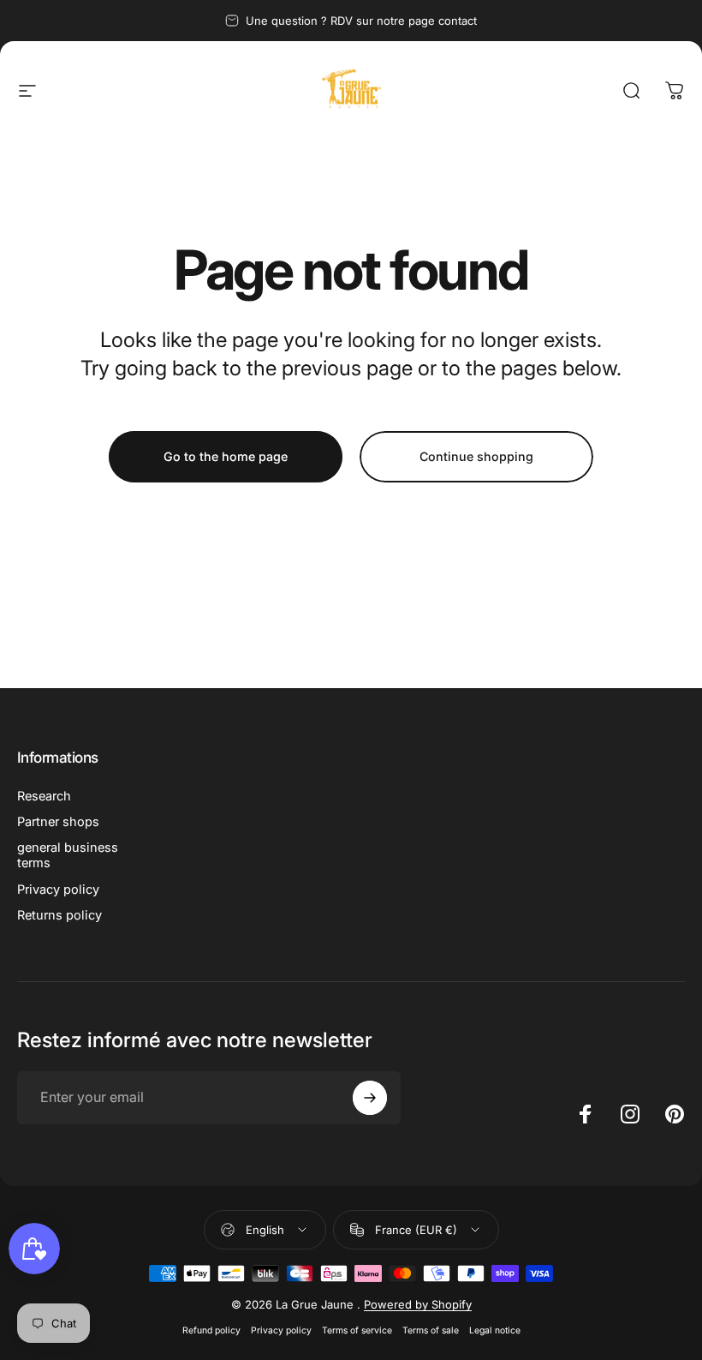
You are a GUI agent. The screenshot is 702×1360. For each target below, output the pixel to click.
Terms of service (357, 1330)
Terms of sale (430, 1330)
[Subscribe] (370, 1098)
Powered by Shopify (418, 1304)
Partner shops (58, 822)
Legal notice (495, 1330)
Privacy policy (58, 889)
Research (44, 796)
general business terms (67, 855)
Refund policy (211, 1330)
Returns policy (59, 915)
